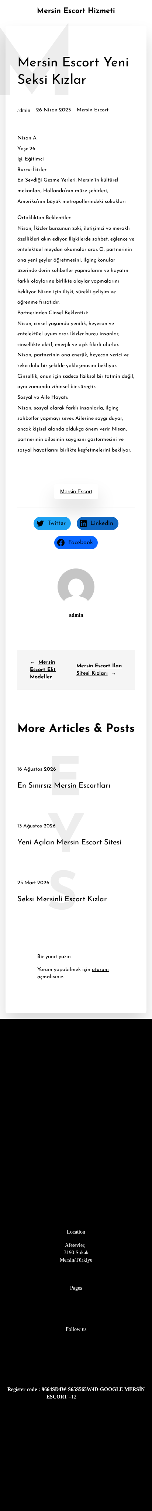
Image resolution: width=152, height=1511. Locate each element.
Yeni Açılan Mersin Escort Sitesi (69, 842)
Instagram (76, 1353)
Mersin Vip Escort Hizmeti (76, 1301)
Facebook (76, 1342)
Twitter (76, 1363)
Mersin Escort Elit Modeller (43, 670)
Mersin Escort (92, 110)
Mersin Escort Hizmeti (76, 11)
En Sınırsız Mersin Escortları (63, 785)
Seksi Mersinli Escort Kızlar (62, 899)
